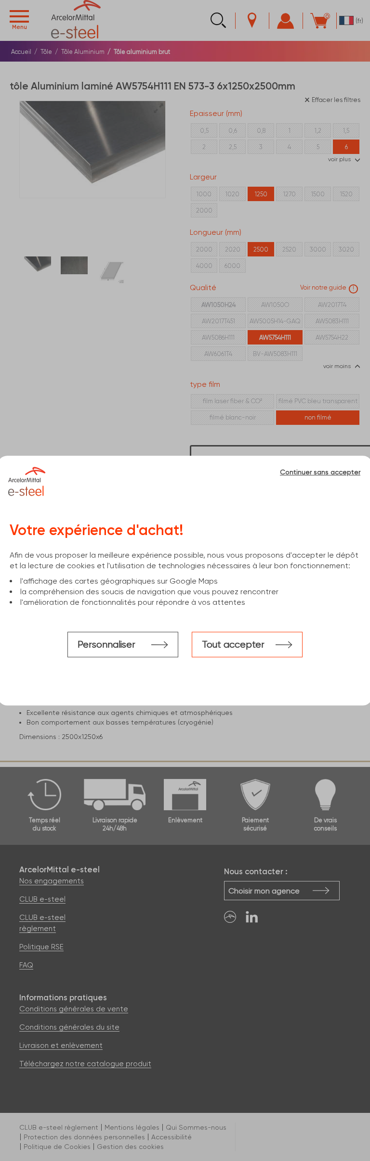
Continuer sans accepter (320, 472)
